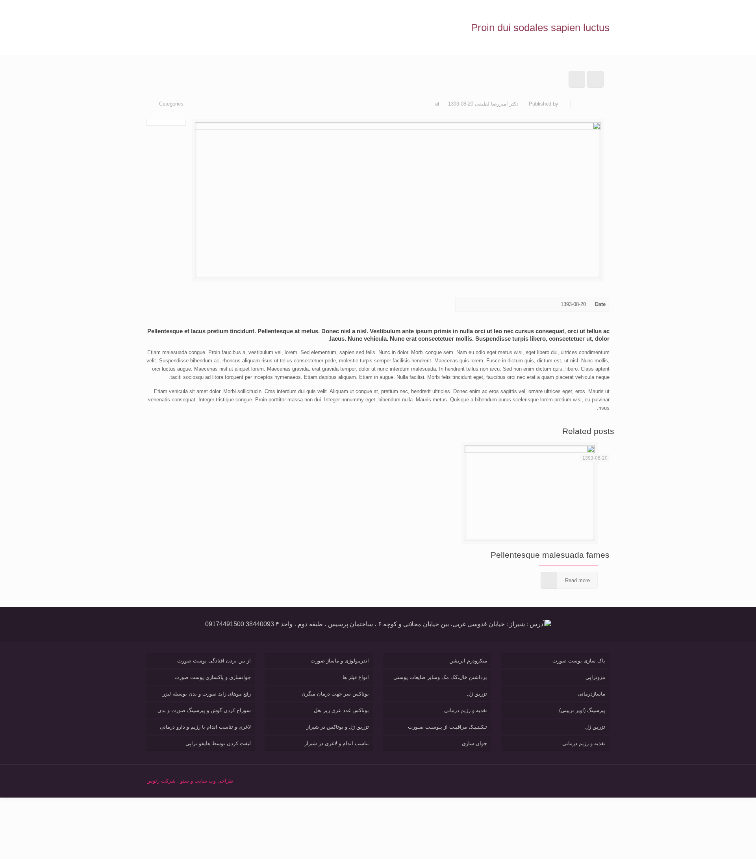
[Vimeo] (549, 780)
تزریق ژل (595, 727)
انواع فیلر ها (356, 677)
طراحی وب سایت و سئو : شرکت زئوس (189, 781)
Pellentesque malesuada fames (550, 554)
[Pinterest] (517, 780)
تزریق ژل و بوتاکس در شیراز (337, 727)
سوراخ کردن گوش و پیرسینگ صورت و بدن (204, 710)
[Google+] (560, 780)
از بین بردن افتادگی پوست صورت (214, 661)
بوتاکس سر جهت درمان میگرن (335, 694)
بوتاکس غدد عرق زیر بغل (341, 710)
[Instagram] (506, 780)
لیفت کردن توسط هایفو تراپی (218, 743)
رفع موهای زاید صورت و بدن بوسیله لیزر (207, 694)
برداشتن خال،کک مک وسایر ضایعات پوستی (440, 677)
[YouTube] (538, 780)
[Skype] (581, 780)
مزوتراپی (595, 677)
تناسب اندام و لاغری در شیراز (336, 743)
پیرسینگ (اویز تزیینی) (582, 710)
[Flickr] (528, 780)
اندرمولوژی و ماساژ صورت (340, 661)
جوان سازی (474, 743)
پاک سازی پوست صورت (578, 661)
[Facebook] (570, 780)
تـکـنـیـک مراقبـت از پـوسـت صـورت (447, 727)
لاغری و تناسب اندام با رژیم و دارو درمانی (205, 727)
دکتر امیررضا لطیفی (497, 104)
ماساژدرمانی (591, 694)
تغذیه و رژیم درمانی (583, 743)
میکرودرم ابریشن (468, 661)
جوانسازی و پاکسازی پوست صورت (212, 677)
